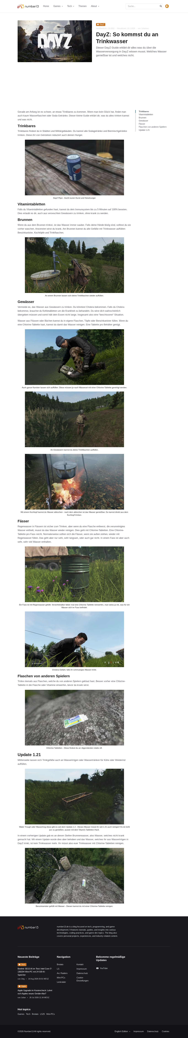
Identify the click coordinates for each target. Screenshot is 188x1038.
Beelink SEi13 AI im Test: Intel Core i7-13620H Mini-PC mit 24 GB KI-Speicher (35, 971)
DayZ (102, 24)
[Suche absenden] (161, 6)
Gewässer (143, 120)
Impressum (82, 969)
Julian (23, 997)
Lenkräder (61, 982)
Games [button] (57, 6)
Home (46, 6)
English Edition (121, 1031)
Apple (23, 986)
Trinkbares (144, 111)
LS (58, 969)
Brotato (60, 964)
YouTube (104, 968)
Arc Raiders (62, 973)
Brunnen (142, 117)
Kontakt (80, 964)
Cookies (165, 1031)
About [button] (94, 6)
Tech (23, 964)
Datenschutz (82, 973)
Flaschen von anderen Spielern (153, 127)
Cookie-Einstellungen (82, 979)
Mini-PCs (61, 977)
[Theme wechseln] (167, 6)
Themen (82, 6)
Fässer (142, 124)
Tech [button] (69, 6)
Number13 (29, 1031)
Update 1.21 (144, 130)
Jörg (22, 979)
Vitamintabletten (146, 114)
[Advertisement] (94, 89)
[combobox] (144, 6)
